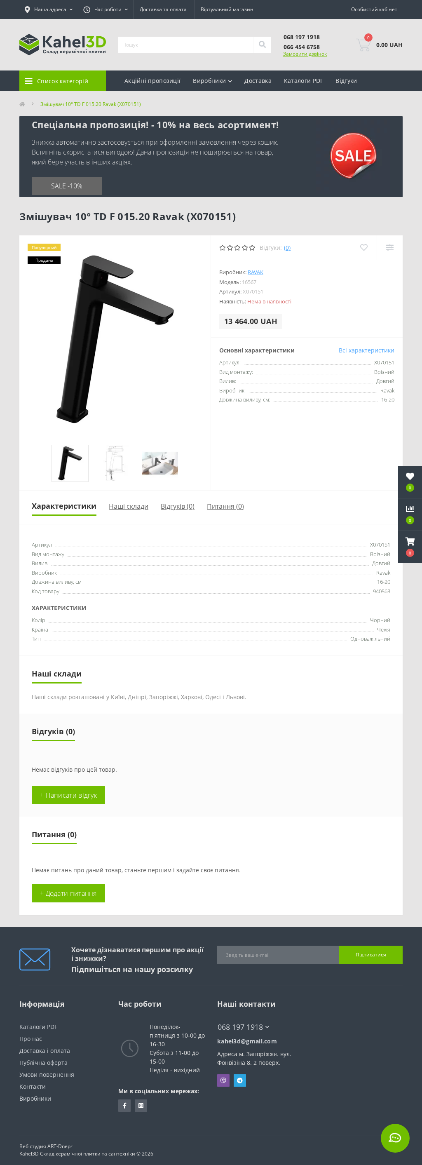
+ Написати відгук (68, 795)
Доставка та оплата (163, 9)
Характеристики (64, 506)
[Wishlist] (364, 247)
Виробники (35, 1098)
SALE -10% (66, 185)
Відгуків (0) (178, 506)
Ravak (255, 272)
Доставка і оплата (44, 1051)
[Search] (262, 45)
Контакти (32, 1086)
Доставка (257, 81)
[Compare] (390, 247)
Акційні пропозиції (152, 81)
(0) (287, 247)
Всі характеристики (366, 350)
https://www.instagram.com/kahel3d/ (141, 1105)
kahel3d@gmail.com (247, 1041)
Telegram (240, 1080)
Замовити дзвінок (305, 53)
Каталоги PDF (304, 81)
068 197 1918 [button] (240, 1027)
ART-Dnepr (60, 1146)
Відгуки (346, 81)
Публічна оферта (43, 1062)
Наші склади (128, 506)
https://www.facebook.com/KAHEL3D (124, 1105)
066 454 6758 (302, 47)
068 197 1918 (302, 37)
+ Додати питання (68, 893)
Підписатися (371, 954)
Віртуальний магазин (227, 9)
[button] (410, 547)
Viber (223, 1080)
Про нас (30, 1039)
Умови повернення (46, 1074)
